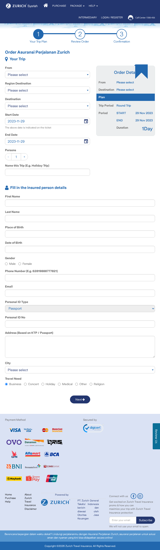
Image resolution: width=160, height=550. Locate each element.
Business (15, 384)
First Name (12, 196)
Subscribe (145, 520)
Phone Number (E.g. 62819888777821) (31, 271)
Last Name (12, 211)
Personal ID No (15, 317)
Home (8, 494)
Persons (10, 150)
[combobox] (47, 74)
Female (27, 263)
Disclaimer (31, 508)
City (8, 363)
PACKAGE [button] (76, 5)
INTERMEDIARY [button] (88, 17)
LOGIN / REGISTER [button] (112, 17)
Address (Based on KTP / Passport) (29, 332)
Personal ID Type (16, 302)
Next (78, 399)
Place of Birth (14, 227)
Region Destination (18, 83)
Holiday (50, 384)
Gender (10, 258)
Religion (99, 384)
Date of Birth (13, 242)
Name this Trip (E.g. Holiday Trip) (27, 165)
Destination (13, 99)
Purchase (10, 498)
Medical (67, 384)
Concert (33, 384)
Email (9, 286)
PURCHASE (59, 5)
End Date (11, 134)
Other (83, 384)
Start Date (12, 114)
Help (7, 501)
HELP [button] (92, 5)
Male (12, 263)
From (8, 67)
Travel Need (13, 378)
